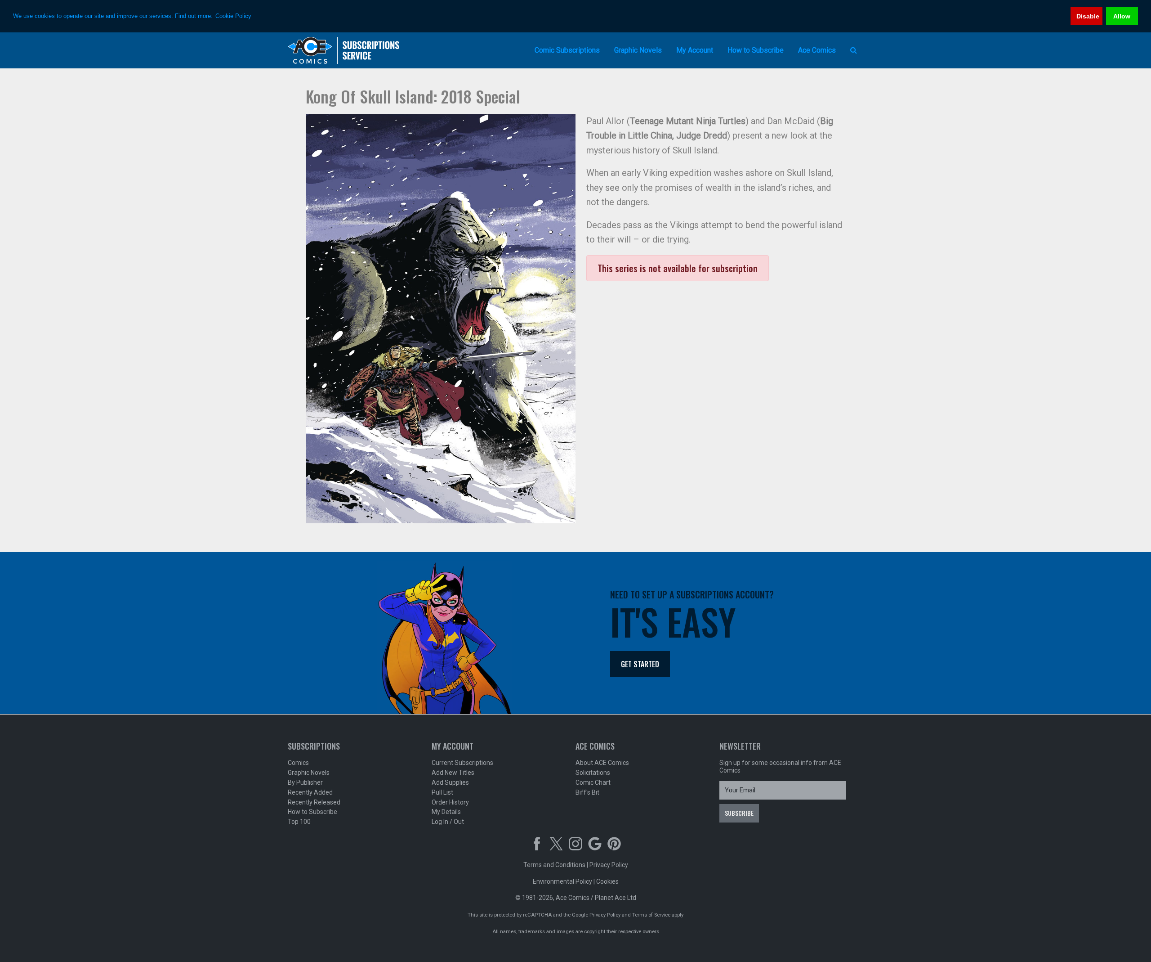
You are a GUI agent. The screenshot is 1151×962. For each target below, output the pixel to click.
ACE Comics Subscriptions (344, 50)
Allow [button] (1121, 16)
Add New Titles (453, 772)
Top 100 (299, 821)
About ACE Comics (602, 762)
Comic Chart (593, 782)
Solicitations (593, 772)
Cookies (607, 881)
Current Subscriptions (462, 762)
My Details (446, 811)
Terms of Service (651, 915)
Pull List (442, 792)
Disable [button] (1087, 16)
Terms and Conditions (554, 864)
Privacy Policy (608, 864)
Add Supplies (450, 782)
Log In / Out (448, 821)
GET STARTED (640, 664)
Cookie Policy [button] (233, 16)
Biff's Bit (587, 792)
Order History (450, 802)
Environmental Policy (562, 881)
